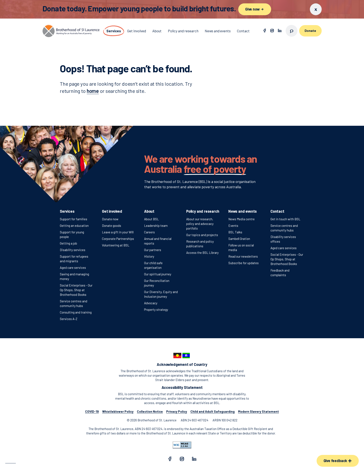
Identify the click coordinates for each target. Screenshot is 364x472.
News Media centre (241, 219)
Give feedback (336, 460)
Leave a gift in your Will (118, 232)
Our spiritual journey (157, 274)
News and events (242, 211)
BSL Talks (235, 232)
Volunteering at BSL (115, 245)
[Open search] (291, 31)
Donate (310, 30)
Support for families (73, 219)
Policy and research (202, 211)
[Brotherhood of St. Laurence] (71, 30)
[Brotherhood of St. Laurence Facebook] (264, 31)
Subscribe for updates (243, 263)
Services (67, 211)
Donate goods (111, 225)
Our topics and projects (202, 235)
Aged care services (73, 267)
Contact (277, 211)
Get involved (112, 211)
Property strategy (156, 309)
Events (233, 225)
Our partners (152, 250)
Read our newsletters (243, 256)
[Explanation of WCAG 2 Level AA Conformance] (182, 445)
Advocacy (150, 303)
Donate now (110, 219)
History (149, 256)
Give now (252, 9)
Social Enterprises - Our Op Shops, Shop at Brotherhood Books (76, 289)
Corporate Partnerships (118, 239)
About (149, 211)
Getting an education (74, 225)
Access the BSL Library (202, 252)
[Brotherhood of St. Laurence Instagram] (272, 31)
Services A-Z (68, 319)
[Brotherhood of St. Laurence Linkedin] (280, 31)
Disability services (72, 250)
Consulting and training (76, 312)
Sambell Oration (239, 239)
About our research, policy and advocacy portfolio (200, 223)
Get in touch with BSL (285, 219)
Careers (149, 232)
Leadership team (156, 225)
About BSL (151, 219)
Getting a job (68, 243)
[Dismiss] (316, 9)
